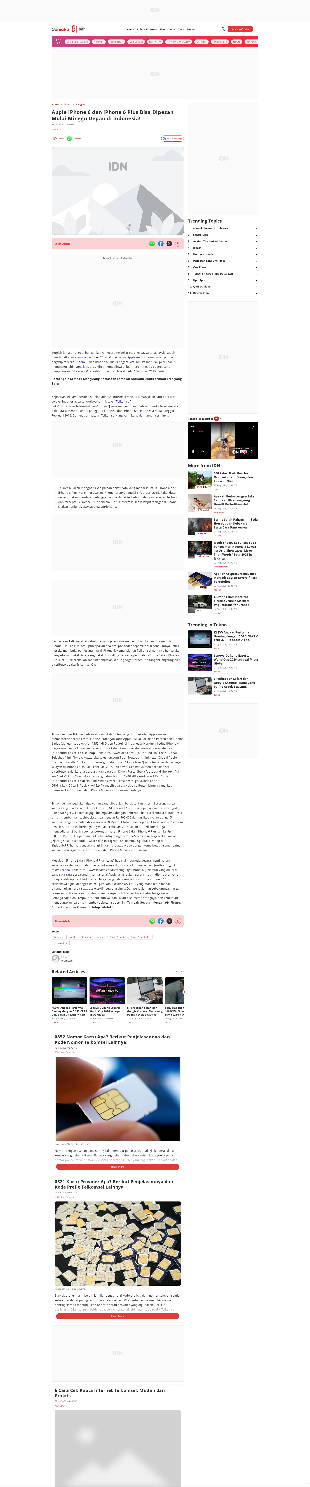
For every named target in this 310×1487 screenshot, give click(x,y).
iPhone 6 (82, 362)
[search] (223, 29)
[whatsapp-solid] (152, 243)
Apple (131, 357)
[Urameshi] (56, 959)
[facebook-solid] (161, 243)
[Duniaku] (68, 29)
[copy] (178, 244)
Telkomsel (123, 401)
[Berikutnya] (184, 992)
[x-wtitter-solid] (169, 243)
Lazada (65, 870)
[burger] (256, 29)
